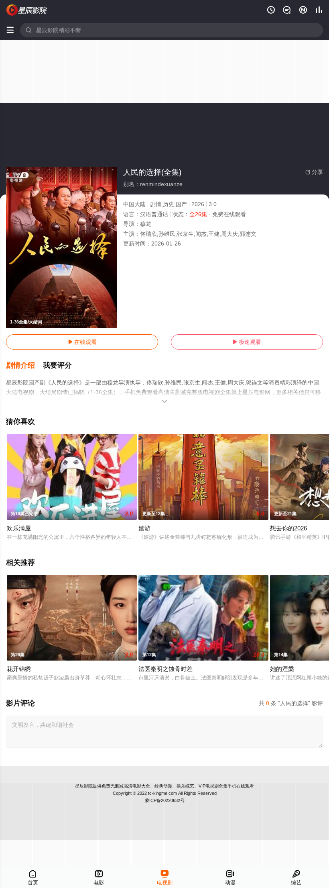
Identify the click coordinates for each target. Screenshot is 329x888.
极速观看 (246, 342)
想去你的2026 (288, 528)
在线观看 (82, 342)
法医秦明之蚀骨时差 (165, 668)
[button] (24, 366)
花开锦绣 (19, 668)
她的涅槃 (282, 668)
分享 (314, 172)
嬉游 (144, 528)
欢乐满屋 (19, 528)
